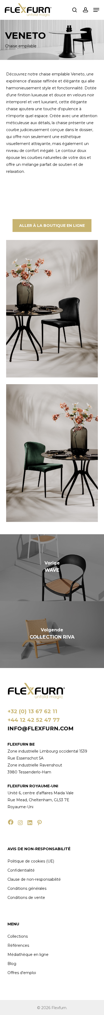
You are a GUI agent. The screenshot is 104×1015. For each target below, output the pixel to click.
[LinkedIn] (30, 822)
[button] (96, 10)
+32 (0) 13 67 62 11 (32, 711)
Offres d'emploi (21, 972)
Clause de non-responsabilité (34, 879)
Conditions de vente (26, 897)
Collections (17, 936)
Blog (11, 963)
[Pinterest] (39, 822)
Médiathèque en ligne (28, 954)
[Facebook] (10, 822)
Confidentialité (21, 870)
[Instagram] (20, 822)
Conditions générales (26, 888)
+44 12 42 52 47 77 (33, 720)
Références (18, 945)
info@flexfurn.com (40, 728)
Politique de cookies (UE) (30, 861)
